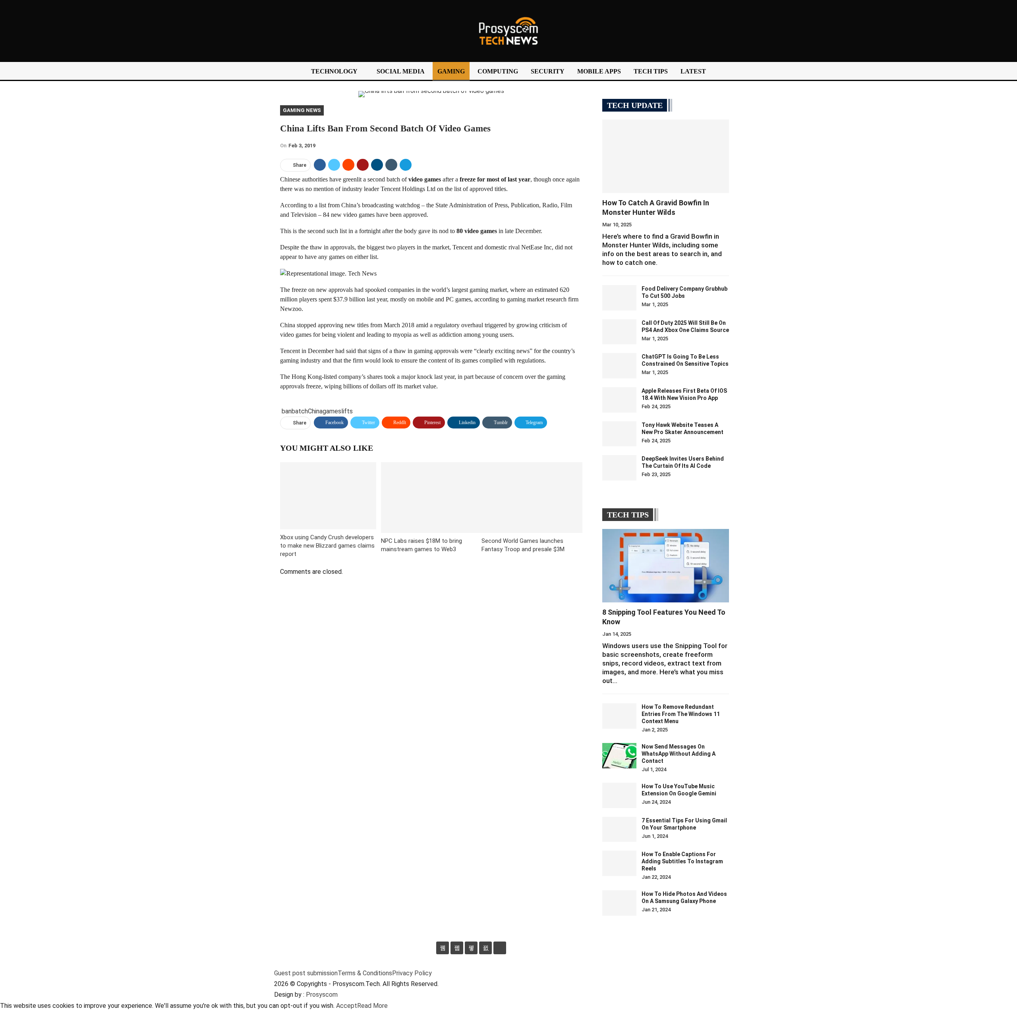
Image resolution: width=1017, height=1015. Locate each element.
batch (300, 411)
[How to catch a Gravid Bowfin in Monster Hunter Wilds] (665, 156)
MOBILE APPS (599, 71)
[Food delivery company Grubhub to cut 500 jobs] (619, 298)
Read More (372, 1005)
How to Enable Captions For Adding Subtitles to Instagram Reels (682, 861)
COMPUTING (498, 71)
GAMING (451, 71)
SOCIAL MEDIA (401, 71)
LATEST (693, 71)
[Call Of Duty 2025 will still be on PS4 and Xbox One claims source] (619, 332)
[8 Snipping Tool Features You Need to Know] (665, 565)
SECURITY (548, 71)
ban (287, 411)
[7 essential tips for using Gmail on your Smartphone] (619, 829)
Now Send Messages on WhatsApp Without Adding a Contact (678, 753)
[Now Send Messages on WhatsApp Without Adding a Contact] (619, 755)
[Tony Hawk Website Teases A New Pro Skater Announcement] (619, 434)
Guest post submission (306, 973)
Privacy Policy (412, 973)
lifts (347, 411)
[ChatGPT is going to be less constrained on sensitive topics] (619, 365)
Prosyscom (322, 994)
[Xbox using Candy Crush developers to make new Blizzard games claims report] (328, 495)
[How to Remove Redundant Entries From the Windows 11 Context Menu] (619, 716)
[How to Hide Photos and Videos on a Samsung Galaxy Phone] (619, 903)
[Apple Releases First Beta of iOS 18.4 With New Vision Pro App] (619, 400)
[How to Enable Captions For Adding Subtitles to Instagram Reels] (619, 863)
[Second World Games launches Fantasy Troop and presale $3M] (531, 497)
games (332, 411)
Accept (346, 1005)
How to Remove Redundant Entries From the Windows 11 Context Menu (681, 714)
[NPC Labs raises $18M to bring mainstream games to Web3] (431, 497)
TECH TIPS (651, 71)
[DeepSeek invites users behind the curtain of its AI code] (619, 467)
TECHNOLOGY (334, 71)
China (315, 411)
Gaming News (302, 110)
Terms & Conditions (365, 973)
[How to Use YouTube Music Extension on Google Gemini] (619, 795)
